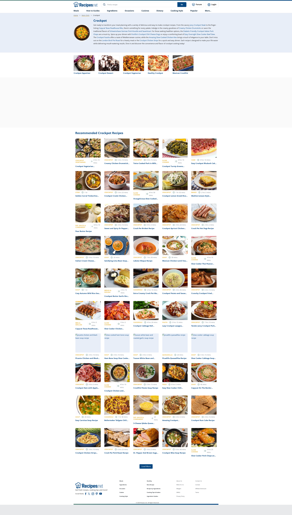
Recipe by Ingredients (153, 488)
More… (208, 10)
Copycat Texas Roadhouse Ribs (111, 28)
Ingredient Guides (152, 496)
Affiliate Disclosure (200, 488)
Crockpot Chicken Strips (149, 40)
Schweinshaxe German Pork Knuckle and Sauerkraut (130, 31)
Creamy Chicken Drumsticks (190, 28)
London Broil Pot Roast (111, 40)
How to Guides (93, 10)
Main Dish (85, 15)
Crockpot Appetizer (82, 73)
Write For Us (180, 485)
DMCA (178, 492)
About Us (179, 481)
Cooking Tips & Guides (153, 492)
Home (76, 15)
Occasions (129, 10)
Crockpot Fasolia (103, 37)
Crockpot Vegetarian (132, 73)
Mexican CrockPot (180, 73)
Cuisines (145, 10)
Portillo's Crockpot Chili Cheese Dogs (145, 34)
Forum (198, 4)
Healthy (149, 481)
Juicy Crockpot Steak (198, 25)
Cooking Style (123, 496)
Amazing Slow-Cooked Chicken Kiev (163, 37)
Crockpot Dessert (105, 73)
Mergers (178, 488)
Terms (197, 492)
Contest (197, 485)
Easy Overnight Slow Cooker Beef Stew (199, 34)
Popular (194, 10)
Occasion (122, 488)
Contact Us (198, 481)
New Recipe (150, 485)
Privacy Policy (180, 496)
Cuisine (121, 492)
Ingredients (112, 10)
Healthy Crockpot (155, 73)
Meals (121, 481)
